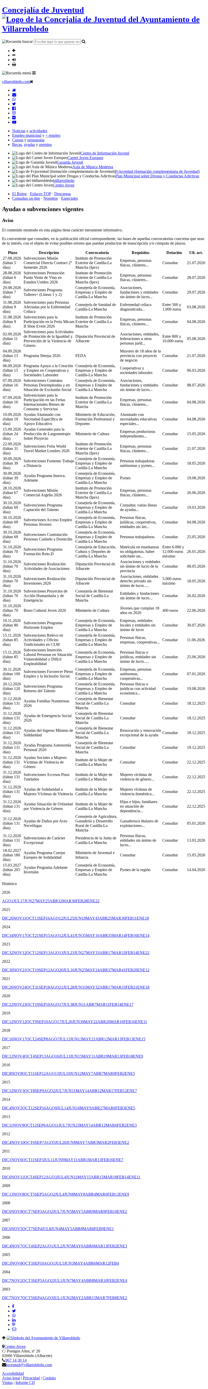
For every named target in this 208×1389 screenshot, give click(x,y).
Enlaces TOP (40, 194)
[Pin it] (13, 1325)
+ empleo (52, 135)
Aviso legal (11, 1378)
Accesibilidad (13, 1373)
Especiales (69, 198)
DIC (7, 918)
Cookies (49, 1378)
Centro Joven (15, 1346)
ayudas (29, 144)
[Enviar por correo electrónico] (14, 1329)
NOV (19, 918)
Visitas (7, 1382)
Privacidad (31, 1378)
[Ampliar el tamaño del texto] (13, 50)
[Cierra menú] (31, 81)
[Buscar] (83, 41)
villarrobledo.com (16, 81)
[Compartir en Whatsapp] (14, 1315)
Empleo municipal (26, 135)
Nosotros (50, 198)
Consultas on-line (26, 198)
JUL (18, 901)
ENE (93, 901)
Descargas (62, 194)
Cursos (17, 140)
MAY (42, 901)
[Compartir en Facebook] (13, 1306)
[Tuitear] (14, 1311)
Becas (17, 144)
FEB (81, 901)
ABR (55, 901)
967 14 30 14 (16, 1360)
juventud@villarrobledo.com (29, 1365)
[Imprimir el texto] (14, 64)
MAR (69, 901)
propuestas (35, 140)
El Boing (19, 194)
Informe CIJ (25, 1382)
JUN (30, 901)
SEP (44, 918)
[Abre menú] (34, 73)
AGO (7, 901)
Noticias (18, 131)
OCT (32, 918)
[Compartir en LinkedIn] (14, 1320)
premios (45, 144)
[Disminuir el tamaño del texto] (13, 55)
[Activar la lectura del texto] (14, 60)
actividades (38, 131)
